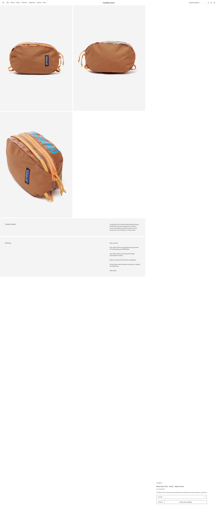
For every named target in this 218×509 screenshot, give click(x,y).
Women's (24, 2)
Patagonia (159, 482)
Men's (18, 2)
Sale (7, 2)
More (44, 2)
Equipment (32, 2)
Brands (39, 2)
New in (13, 2)
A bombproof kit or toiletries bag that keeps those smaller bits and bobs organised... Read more (181, 492)
